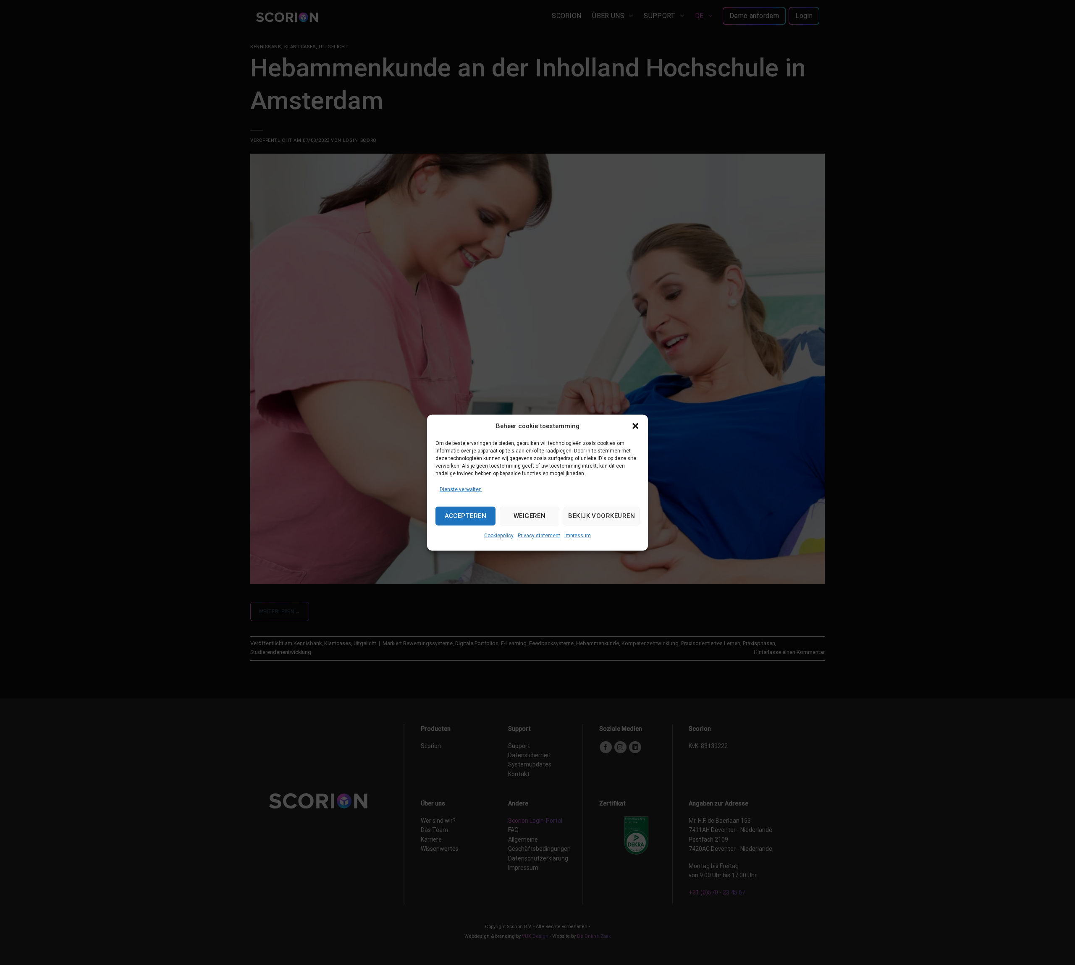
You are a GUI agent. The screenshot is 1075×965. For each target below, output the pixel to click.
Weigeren (530, 516)
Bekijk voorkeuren (601, 516)
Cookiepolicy (499, 536)
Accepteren (466, 516)
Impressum (577, 536)
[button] (635, 425)
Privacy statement (539, 536)
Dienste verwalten (461, 489)
